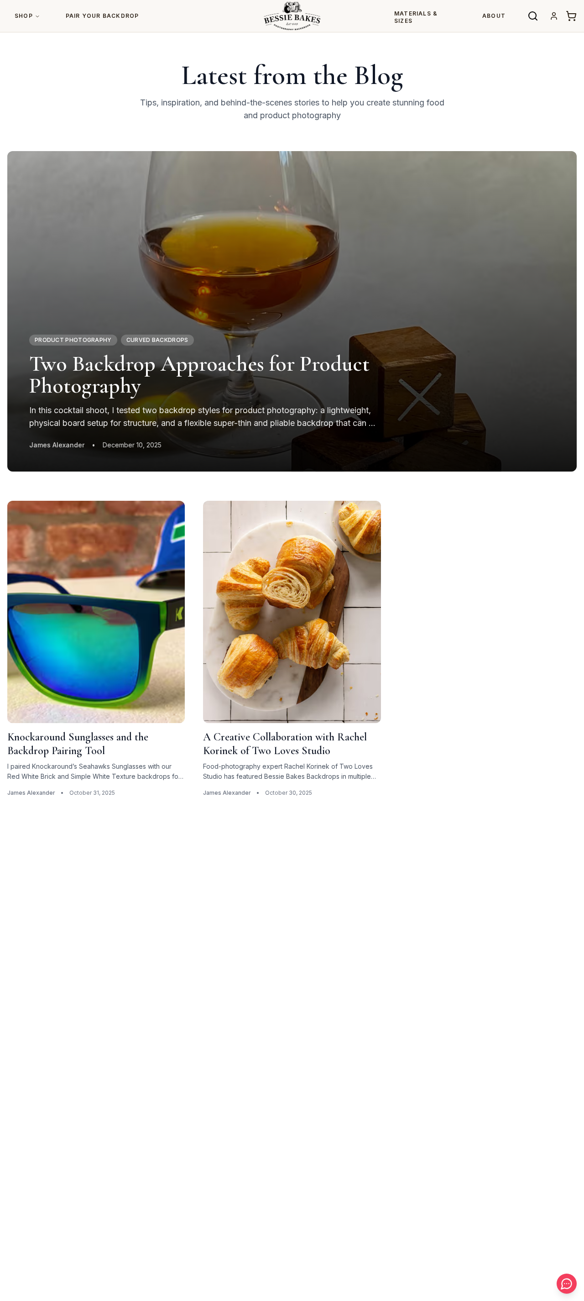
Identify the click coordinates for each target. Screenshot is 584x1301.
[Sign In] (553, 16)
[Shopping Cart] (571, 15)
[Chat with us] (567, 1284)
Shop (24, 15)
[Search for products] (533, 16)
